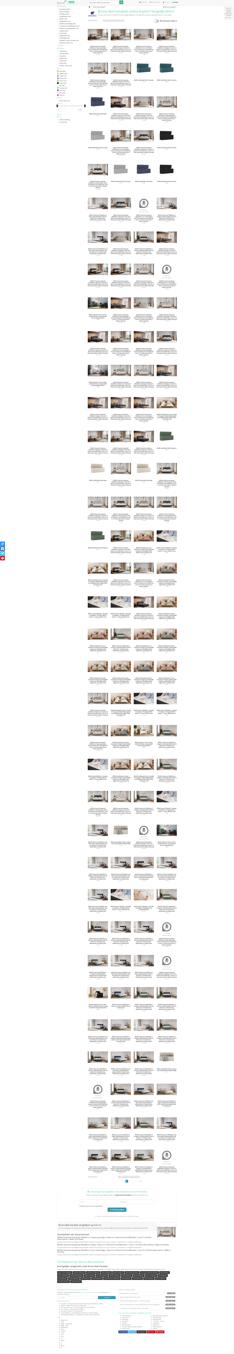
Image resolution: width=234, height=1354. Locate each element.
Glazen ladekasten (126, 1275)
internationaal (78, 1311)
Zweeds (63, 1331)
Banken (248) (63, 19)
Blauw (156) (62, 78)
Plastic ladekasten (106, 1272)
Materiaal (61, 48)
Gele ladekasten (162, 1275)
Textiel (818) (63, 51)
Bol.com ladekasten (151, 1275)
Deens (63, 1346)
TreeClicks (64, 1304)
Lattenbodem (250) (65, 16)
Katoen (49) (62, 63)
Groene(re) (71, 2)
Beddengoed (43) (64, 38)
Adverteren (156, 1325)
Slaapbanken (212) (64, 21)
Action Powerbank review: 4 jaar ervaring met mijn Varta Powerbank (147, 1304)
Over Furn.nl (125, 1317)
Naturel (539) (63, 73)
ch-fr (62, 1335)
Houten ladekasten (74, 1278)
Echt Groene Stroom (67, 1307)
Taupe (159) (63, 76)
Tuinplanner (156, 1323)
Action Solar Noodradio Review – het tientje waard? (147, 1301)
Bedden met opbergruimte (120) (69, 28)
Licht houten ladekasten (93, 1272)
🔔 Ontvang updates (117, 1210)
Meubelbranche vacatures (160, 1316)
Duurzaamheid (157, 1317)
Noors (62, 1329)
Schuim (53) (62, 61)
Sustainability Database (68, 1315)
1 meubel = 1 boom (158, 1321)
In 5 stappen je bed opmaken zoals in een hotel (147, 1308)
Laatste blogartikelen (126, 1290)
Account (166, 2)
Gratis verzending (64, 119)
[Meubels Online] (89, 7)
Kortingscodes (157, 1319)
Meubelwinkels (126, 1325)
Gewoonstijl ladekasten (76, 1275)
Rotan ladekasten (126, 1278)
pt (61, 1338)
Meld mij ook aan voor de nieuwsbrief (91, 1206)
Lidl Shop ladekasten (63, 1281)
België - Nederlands (66, 1324)
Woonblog (125, 1319)
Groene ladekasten (63, 1275)
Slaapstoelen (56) (64, 35)
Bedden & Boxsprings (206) (67, 24)
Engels (63, 1340)
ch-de (62, 1333)
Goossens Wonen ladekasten (111, 1278)
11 (137, 1181)
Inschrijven (107, 1297)
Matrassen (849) (64, 12)
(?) (176, 21)
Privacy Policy (126, 1328)
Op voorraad (63, 122)
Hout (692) (62, 56)
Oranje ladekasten (97, 1278)
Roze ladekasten (62, 1278)
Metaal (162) (63, 58)
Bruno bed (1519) (64, 101)
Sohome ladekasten (102, 1275)
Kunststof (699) (64, 53)
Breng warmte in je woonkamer (147, 1293)
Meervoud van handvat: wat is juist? (147, 1297)
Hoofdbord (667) (64, 14)
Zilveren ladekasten (114, 1275)
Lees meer (229, 17)
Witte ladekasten (164, 1272)
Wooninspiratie (157, 1327)
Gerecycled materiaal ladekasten (149, 1272)
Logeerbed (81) (63, 31)
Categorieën (62, 6)
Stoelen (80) (63, 33)
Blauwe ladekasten (139, 1275)
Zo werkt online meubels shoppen (132, 1327)
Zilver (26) (62, 93)
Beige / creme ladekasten (64, 1272)
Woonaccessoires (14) (66, 43)
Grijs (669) (62, 71)
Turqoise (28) (63, 88)
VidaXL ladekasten (149, 1278)
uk (61, 1344)
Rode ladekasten (85, 1278)
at (61, 1347)
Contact (155, 1328)
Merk (60, 98)
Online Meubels (126, 1316)
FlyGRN (63, 1305)
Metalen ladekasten (118, 1272)
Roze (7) (61, 95)
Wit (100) (62, 85)
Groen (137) (62, 81)
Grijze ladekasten (137, 1278)
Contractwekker (65, 1313)
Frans (62, 1322)
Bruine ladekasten (160, 1278)
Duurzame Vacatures (67, 1311)
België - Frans (65, 1325)
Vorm (60, 114)
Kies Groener (64, 1309)
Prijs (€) (60, 103)
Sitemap (124, 1323)
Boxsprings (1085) (64, 9)
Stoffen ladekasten (76, 1281)
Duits (62, 1336)
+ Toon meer (60, 45)
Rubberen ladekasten (79, 1272)
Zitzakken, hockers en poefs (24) (69, 40)
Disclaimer (125, 1321)
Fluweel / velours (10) (65, 65)
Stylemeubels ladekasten (132, 1272)
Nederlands (64, 1320)
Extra (60, 117)
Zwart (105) (62, 83)
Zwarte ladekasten (89, 1275)
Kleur (60, 68)
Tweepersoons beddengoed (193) (69, 26)
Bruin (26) (62, 90)
